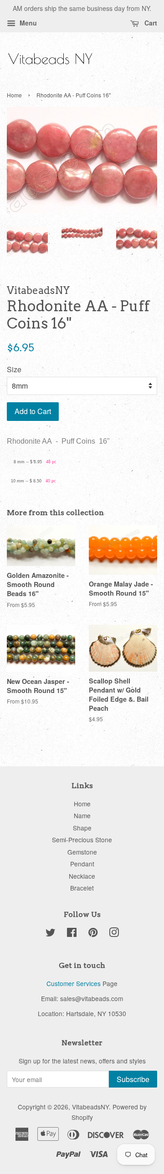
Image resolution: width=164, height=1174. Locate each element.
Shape (82, 827)
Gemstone (82, 851)
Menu (27, 22)
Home (14, 95)
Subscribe (133, 1079)
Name (82, 815)
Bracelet (82, 887)
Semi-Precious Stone (82, 839)
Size (14, 369)
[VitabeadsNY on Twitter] (51, 933)
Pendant (82, 863)
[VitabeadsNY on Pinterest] (93, 933)
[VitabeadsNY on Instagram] (114, 933)
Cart (150, 22)
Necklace (82, 875)
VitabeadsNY (90, 1106)
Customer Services (73, 983)
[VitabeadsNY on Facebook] (72, 933)
